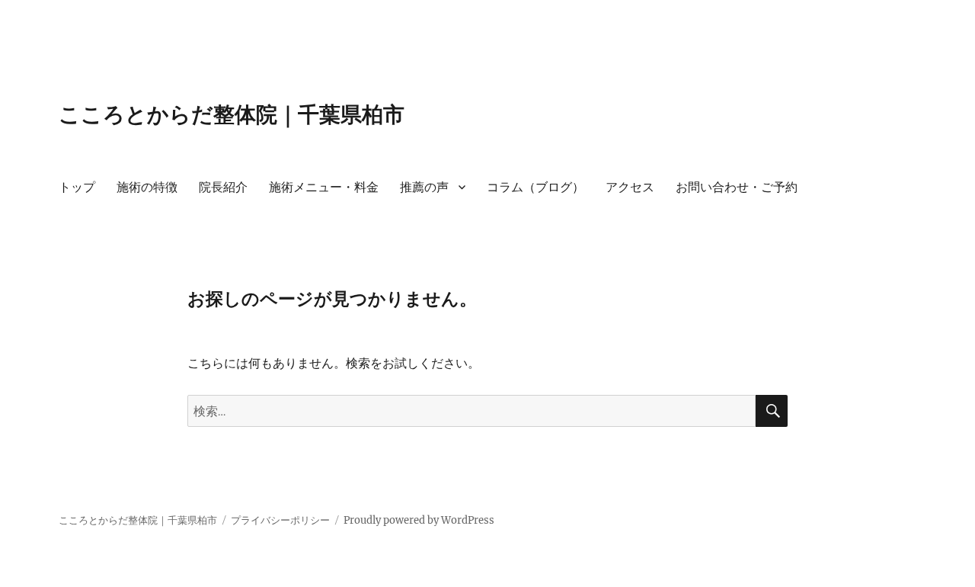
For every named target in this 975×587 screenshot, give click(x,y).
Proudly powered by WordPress (419, 520)
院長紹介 (223, 187)
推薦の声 (424, 187)
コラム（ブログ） (535, 187)
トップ (77, 187)
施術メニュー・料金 (324, 187)
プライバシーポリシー (280, 520)
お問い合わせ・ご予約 (737, 187)
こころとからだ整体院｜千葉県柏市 (231, 114)
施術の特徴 (147, 187)
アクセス (630, 187)
